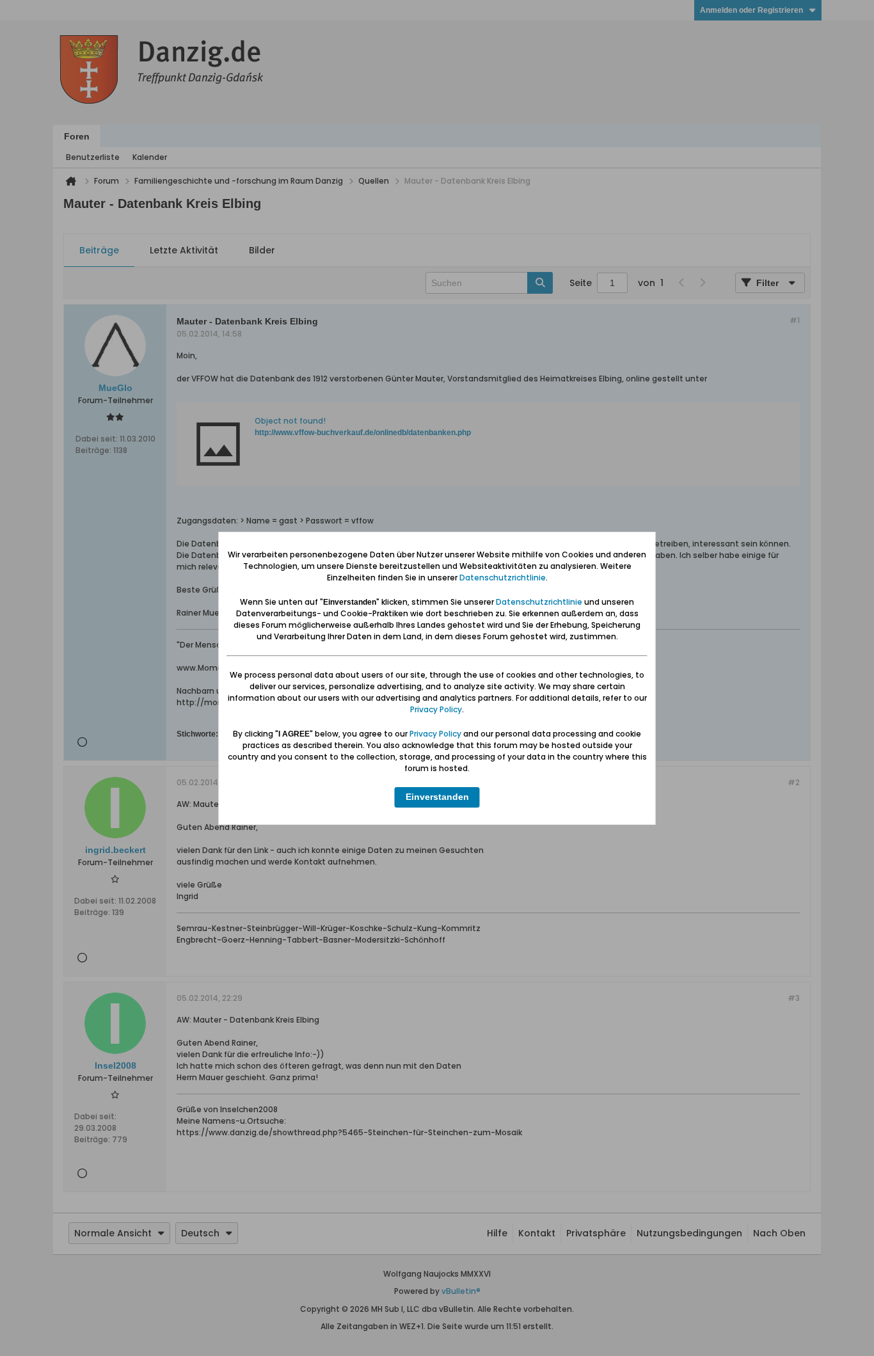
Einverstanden (437, 797)
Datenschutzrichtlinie (502, 577)
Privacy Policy (436, 709)
